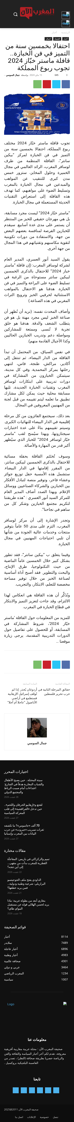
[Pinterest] (47, 84)
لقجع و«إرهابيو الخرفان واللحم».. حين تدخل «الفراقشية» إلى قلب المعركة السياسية (23, 808)
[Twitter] (56, 84)
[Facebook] (66, 84)
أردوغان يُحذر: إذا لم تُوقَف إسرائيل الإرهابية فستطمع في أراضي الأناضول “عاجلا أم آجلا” (22, 696)
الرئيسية (65, 32)
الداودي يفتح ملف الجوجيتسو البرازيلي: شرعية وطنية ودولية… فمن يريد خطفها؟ (26, 883)
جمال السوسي (13, 74)
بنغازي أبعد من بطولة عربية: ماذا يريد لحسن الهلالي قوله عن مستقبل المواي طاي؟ (28, 904)
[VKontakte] (16, 1090)
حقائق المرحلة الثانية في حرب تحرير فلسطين (54, 692)
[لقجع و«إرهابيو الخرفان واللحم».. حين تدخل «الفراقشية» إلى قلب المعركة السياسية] (60, 810)
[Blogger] (56, 1090)
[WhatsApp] (37, 84)
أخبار (54, 32)
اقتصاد (57, 38)
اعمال (48, 38)
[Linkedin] (32, 1090)
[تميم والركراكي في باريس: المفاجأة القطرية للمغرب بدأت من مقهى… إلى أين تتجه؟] (60, 864)
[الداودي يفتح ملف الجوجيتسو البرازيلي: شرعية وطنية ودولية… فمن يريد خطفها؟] (60, 885)
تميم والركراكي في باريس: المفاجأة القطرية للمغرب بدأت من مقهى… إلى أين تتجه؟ (28, 863)
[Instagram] (40, 1090)
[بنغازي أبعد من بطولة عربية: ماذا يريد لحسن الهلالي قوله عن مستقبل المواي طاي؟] (60, 905)
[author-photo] (37, 737)
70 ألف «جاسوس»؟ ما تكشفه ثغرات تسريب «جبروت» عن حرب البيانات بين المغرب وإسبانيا (24, 829)
